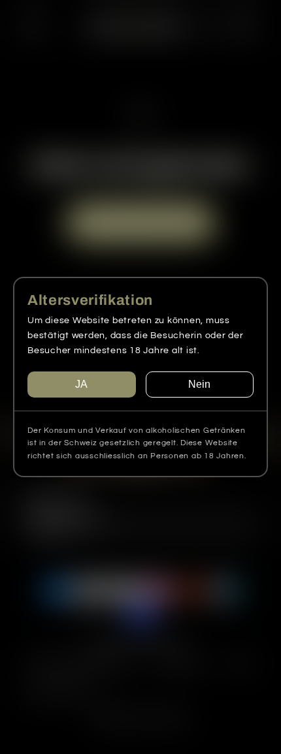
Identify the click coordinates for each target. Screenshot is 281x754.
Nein (199, 384)
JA (81, 384)
